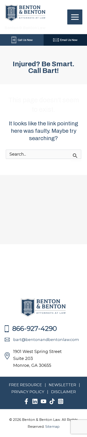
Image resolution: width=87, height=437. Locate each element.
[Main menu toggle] (74, 16)
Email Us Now (68, 40)
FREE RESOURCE (25, 385)
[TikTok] (52, 401)
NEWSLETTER (62, 385)
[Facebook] (26, 401)
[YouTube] (43, 401)
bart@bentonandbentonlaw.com (46, 339)
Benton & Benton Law (25, 28)
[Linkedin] (35, 401)
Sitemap (52, 427)
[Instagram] (61, 401)
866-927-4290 (34, 328)
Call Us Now (25, 40)
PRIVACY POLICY (28, 391)
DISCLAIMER (63, 391)
